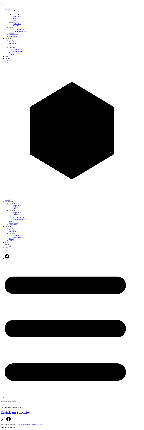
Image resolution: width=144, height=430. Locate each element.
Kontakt (11, 55)
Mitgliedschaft (13, 44)
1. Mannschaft (13, 15)
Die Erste (15, 18)
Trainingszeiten (13, 34)
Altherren (11, 33)
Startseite (7, 9)
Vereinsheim (12, 42)
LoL (10, 60)
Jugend (11, 27)
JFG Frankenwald (18, 29)
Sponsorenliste (17, 49)
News (6, 56)
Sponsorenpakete (18, 51)
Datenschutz (34, 424)
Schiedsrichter (13, 36)
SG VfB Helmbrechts (19, 31)
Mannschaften (9, 11)
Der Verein (8, 38)
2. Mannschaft (13, 22)
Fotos (14, 20)
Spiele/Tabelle (17, 16)
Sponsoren (12, 47)
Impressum (26, 424)
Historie (11, 53)
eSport (7, 58)
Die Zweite (16, 25)
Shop (6, 62)
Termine (11, 40)
